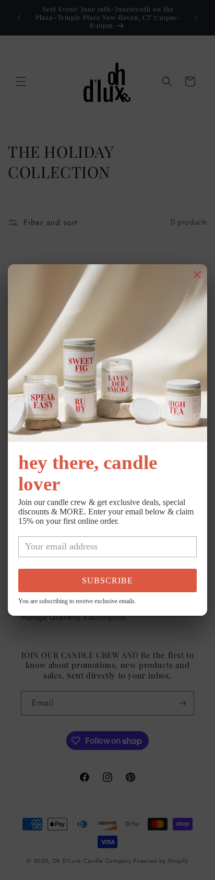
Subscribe (107, 580)
